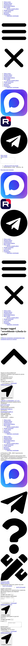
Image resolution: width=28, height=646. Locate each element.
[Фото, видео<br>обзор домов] (14, 154)
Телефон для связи (6, 381)
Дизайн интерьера (8, 10)
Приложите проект (6, 628)
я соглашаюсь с (9, 384)
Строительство (8, 4)
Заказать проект (8, 3)
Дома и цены (7, 2)
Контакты (6, 13)
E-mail (2, 621)
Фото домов (7, 7)
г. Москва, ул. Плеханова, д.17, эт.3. (10, 400)
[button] (14, 45)
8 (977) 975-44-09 (5, 404)
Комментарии (4, 626)
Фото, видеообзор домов (4, 156)
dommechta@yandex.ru (6, 409)
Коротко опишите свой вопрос (9, 596)
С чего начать (7, 11)
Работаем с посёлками (13, 15)
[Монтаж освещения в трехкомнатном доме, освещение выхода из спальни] (14, 339)
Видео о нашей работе (13, 9)
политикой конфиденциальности (9, 384)
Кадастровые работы (9, 6)
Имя (2, 380)
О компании (7, 14)
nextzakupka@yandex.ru (7, 411)
